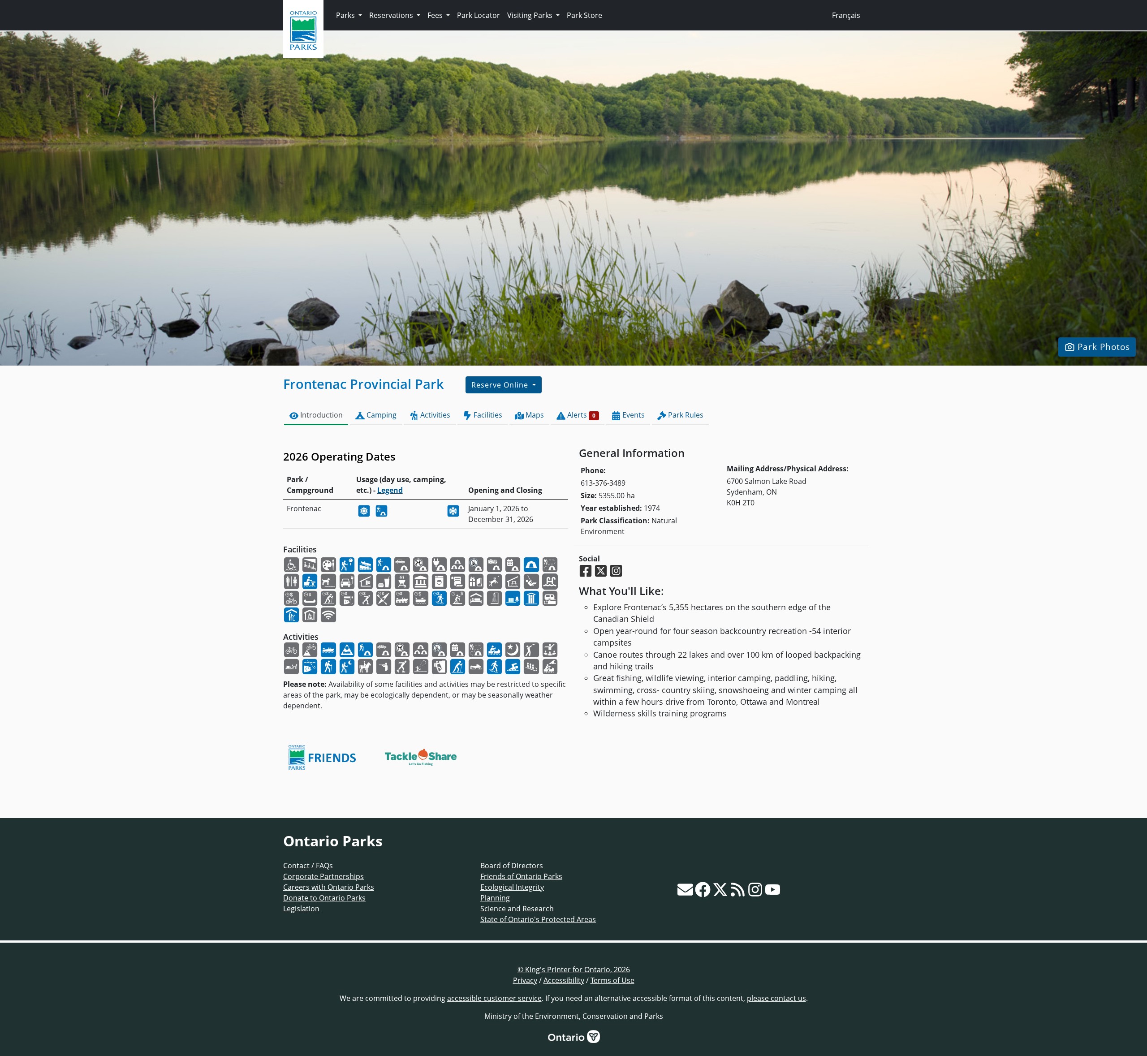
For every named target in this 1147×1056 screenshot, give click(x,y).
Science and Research (517, 909)
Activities (434, 415)
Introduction (320, 415)
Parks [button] (346, 15)
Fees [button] (435, 15)
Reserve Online (500, 385)
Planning (495, 898)
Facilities (487, 415)
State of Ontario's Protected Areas (538, 919)
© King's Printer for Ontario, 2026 (573, 969)
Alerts (580, 415)
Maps (534, 415)
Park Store (584, 15)
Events (633, 415)
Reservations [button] (392, 15)
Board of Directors (511, 866)
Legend (390, 490)
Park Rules (684, 415)
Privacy (525, 980)
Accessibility (563, 980)
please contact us (776, 998)
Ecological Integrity (512, 887)
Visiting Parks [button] (530, 15)
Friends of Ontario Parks (521, 876)
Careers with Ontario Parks (328, 887)
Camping (381, 415)
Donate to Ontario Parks (324, 898)
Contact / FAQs (308, 866)
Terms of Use (612, 980)
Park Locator (478, 15)
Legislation (301, 909)
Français (846, 15)
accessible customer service (494, 998)
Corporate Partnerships (323, 876)
